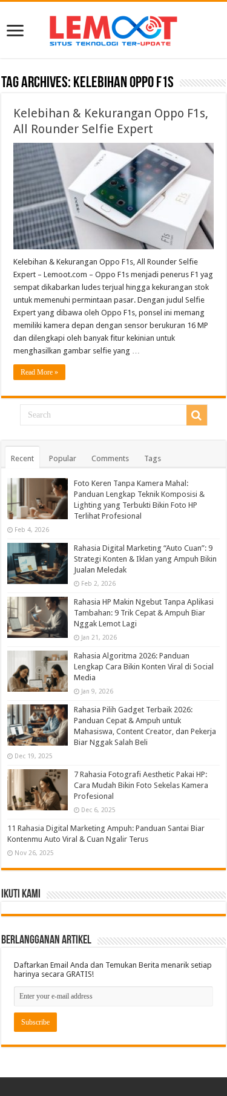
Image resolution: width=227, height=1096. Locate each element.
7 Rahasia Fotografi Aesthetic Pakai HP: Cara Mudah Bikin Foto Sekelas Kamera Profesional (141, 785)
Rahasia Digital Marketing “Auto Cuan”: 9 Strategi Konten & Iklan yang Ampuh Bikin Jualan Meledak (145, 558)
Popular (62, 458)
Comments (110, 458)
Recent (22, 458)
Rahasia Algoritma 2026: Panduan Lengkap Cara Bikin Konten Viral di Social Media (144, 666)
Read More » (39, 372)
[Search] (196, 415)
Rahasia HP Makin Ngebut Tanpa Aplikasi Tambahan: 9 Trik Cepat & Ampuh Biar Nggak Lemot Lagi (144, 612)
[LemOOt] (113, 28)
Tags (152, 458)
